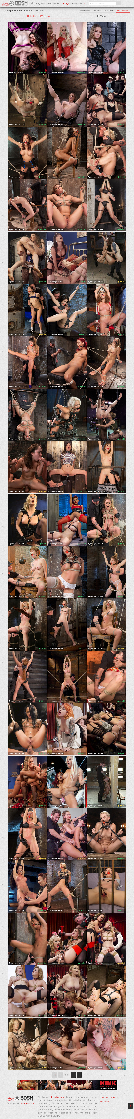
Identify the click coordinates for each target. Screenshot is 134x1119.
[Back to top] (130, 1106)
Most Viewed (109, 10)
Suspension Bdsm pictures (109, 1097)
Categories (39, 3)
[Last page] (79, 1075)
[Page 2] (73, 1075)
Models (78, 3)
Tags (66, 3)
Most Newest (85, 10)
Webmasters (104, 1101)
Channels (54, 3)
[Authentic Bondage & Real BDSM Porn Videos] (67, 1089)
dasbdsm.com (27, 1103)
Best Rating (97, 10)
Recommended (122, 10)
